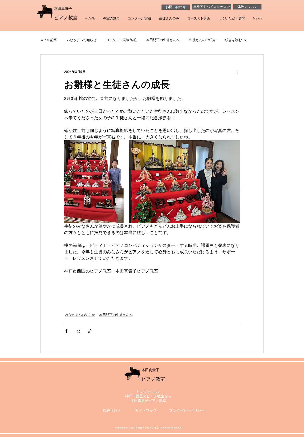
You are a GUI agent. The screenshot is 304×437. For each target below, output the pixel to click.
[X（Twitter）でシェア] (78, 331)
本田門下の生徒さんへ (163, 40)
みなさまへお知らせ (81, 40)
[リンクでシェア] (89, 331)
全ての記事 (48, 40)
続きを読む (233, 40)
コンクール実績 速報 (121, 40)
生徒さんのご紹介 (202, 40)
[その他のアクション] (237, 72)
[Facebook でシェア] (66, 331)
